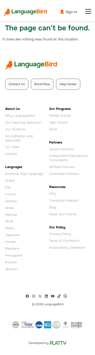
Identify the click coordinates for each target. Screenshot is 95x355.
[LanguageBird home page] (25, 12)
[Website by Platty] (47, 343)
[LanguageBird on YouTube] (54, 296)
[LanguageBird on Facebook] (28, 296)
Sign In (71, 12)
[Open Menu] (88, 11)
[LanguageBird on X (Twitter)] (41, 296)
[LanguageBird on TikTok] (60, 296)
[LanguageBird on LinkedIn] (47, 296)
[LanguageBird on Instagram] (35, 296)
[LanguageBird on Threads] (66, 296)
